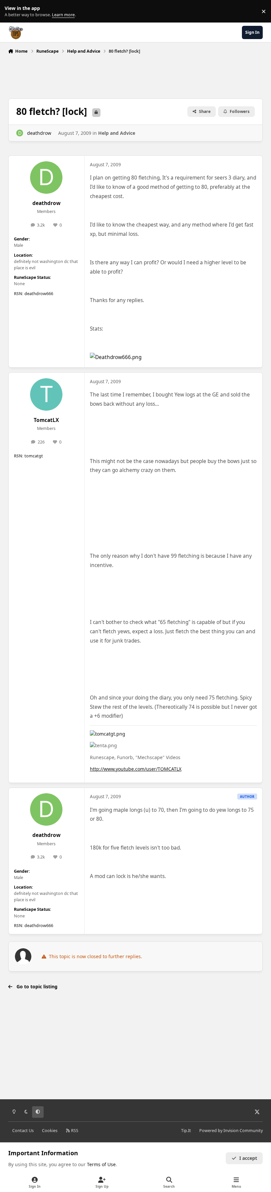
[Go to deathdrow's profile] (19, 133)
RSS (74, 1130)
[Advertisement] (135, 74)
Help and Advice (116, 133)
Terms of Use (101, 1164)
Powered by (231, 1130)
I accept (248, 1158)
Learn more (12, 11)
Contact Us (23, 1130)
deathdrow (39, 133)
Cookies (50, 1130)
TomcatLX (46, 420)
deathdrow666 (38, 293)
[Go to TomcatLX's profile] (46, 394)
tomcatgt (33, 456)
